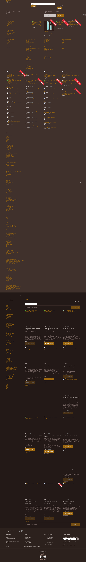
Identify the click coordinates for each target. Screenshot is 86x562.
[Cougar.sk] (18, 6)
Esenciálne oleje (9, 248)
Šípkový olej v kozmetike (10, 237)
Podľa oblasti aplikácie (66, 39)
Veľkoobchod (8, 228)
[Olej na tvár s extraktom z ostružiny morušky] (52, 424)
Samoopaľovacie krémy (48, 49)
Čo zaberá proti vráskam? (11, 270)
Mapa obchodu (46, 549)
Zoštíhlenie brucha (47, 55)
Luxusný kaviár (28, 43)
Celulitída (8, 235)
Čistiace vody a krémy (11, 46)
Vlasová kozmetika (10, 30)
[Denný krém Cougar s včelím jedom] (34, 110)
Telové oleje (9, 25)
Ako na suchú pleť (9, 244)
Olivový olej (8, 243)
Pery (63, 47)
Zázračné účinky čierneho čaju (11, 289)
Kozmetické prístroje (11, 32)
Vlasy (63, 44)
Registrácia (9, 0)
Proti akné (46, 41)
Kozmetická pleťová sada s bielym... (32, 96)
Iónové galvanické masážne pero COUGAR (70, 83)
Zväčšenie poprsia (47, 53)
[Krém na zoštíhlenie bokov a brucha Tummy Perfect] (61, 22)
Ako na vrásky (8, 258)
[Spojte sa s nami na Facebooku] (84, 18)
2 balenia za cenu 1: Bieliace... (49, 96)
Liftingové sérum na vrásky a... (49, 112)
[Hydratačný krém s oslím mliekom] (15, 110)
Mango (27, 58)
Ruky (63, 42)
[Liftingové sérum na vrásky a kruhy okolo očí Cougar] (52, 110)
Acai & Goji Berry (29, 63)
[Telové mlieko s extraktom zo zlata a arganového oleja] (52, 115)
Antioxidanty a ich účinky (11, 264)
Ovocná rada (28, 55)
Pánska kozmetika (10, 37)
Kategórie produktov (11, 20)
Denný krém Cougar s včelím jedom (32, 111)
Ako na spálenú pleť (10, 255)
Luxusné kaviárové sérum (73, 24)
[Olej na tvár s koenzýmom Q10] (71, 424)
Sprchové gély (9, 23)
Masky (8, 41)
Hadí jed (27, 40)
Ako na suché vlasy (9, 257)
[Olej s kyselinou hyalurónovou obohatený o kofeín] (52, 318)
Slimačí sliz (27, 49)
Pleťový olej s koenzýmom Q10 (70, 469)
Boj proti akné (8, 245)
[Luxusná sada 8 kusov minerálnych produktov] (52, 104)
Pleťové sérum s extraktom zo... (50, 122)
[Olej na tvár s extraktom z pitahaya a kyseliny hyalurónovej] (33, 424)
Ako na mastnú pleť (9, 249)
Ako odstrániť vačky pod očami (12, 252)
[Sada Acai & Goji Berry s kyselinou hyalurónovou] (15, 103)
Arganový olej (8, 242)
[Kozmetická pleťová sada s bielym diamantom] (34, 94)
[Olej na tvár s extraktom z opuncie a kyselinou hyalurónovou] (71, 387)
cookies (67, 545)
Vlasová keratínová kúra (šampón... (32, 101)
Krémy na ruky (10, 31)
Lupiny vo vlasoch (9, 275)
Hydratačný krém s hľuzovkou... (31, 121)
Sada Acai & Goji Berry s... (11, 105)
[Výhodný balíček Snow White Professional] (52, 89)
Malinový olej (8, 276)
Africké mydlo (8, 253)
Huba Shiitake (28, 67)
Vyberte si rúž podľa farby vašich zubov (13, 288)
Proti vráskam (46, 40)
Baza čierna (8, 267)
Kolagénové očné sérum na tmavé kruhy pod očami (49, 33)
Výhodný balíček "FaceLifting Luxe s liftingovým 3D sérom (69, 94)
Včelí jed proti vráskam (10, 287)
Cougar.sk (40, 549)
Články (7, 229)
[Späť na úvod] (7, 295)
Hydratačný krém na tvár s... (31, 116)
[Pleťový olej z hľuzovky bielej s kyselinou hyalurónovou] (33, 318)
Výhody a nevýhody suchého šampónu (13, 286)
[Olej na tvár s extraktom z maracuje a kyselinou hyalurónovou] (33, 355)
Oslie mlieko (28, 51)
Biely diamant (28, 66)
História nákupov (28, 537)
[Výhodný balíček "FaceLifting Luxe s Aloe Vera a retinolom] (34, 81)
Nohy (63, 43)
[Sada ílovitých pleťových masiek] (15, 98)
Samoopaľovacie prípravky (49, 47)
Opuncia (27, 60)
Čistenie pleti (8, 246)
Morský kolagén (29, 46)
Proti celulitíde (46, 52)
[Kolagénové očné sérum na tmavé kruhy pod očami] (49, 26)
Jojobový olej (8, 271)
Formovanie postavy (48, 51)
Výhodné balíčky (10, 35)
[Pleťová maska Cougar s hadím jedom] (15, 121)
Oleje (8, 44)
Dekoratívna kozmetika (11, 26)
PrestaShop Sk (45, 551)
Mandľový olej (8, 277)
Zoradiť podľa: (27, 302)
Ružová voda (8, 283)
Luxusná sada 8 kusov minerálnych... (51, 106)
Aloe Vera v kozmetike (10, 236)
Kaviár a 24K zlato (29, 47)
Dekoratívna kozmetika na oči (12, 29)
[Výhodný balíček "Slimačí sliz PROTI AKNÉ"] (15, 94)
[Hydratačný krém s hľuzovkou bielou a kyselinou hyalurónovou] (34, 119)
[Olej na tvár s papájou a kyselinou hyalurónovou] (71, 355)
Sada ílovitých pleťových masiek (13, 100)
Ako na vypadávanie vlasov (11, 259)
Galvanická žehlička (47, 57)
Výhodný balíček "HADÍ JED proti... (13, 91)
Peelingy (45, 50)
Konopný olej (28, 69)
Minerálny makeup (10, 28)
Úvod (7, 134)
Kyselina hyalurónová (30, 44)
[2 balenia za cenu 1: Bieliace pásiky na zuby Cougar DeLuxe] (52, 94)
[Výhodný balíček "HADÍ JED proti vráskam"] (15, 89)
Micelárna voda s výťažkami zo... (50, 127)
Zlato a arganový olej (29, 50)
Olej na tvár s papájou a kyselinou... (71, 366)
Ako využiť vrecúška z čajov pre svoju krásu (14, 263)
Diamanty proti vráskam (10, 234)
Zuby (63, 48)
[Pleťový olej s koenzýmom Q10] (71, 458)
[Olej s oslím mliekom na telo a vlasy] (15, 113)
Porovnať (34, 23)
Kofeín (27, 65)
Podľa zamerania (47, 39)
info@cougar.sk (49, 544)
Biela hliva (27, 64)
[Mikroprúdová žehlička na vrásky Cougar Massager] (52, 81)
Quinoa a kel (28, 52)
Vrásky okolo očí (47, 43)
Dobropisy (27, 538)
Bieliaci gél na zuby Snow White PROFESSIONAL (50, 76)
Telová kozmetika (10, 22)
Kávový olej (8, 240)
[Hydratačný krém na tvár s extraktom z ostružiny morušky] (34, 114)
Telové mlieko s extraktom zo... (49, 117)
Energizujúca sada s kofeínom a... (32, 91)
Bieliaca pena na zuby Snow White (32, 74)
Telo (63, 41)
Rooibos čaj (28, 53)
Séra (8, 42)
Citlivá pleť (8, 268)
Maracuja (27, 57)
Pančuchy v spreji (47, 48)
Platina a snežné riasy (30, 42)
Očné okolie (46, 42)
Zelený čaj (8, 290)
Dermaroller (46, 58)
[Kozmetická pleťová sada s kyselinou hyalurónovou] (34, 104)
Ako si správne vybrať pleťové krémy (13, 261)
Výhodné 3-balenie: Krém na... (49, 101)
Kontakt (51, 549)
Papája (27, 56)
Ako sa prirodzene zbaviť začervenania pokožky (15, 260)
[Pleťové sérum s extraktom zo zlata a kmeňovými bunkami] (52, 120)
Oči (63, 46)
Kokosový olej (8, 238)
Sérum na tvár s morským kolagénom (14, 118)
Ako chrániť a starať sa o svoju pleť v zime (14, 254)
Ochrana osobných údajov (11, 226)
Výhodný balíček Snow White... (49, 91)
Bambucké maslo (9, 266)
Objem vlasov (8, 279)
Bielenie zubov (10, 33)
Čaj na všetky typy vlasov (11, 269)
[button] (10, 18)
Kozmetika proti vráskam (30, 39)
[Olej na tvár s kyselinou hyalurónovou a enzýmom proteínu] (71, 491)
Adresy (26, 539)
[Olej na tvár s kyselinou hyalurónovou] (33, 491)
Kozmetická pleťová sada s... (31, 106)
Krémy (8, 40)
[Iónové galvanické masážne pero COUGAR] (70, 81)
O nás (7, 227)
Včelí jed (27, 41)
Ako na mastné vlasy (10, 250)
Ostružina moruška (29, 68)
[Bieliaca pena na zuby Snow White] (34, 72)
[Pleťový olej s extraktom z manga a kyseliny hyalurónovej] (34, 124)
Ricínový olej (8, 281)
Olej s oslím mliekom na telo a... (13, 115)
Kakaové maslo (9, 272)
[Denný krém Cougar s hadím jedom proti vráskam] (37, 22)
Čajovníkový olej (9, 241)
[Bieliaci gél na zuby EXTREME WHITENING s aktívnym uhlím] (15, 72)
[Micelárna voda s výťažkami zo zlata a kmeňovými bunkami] (52, 125)
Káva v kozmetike (9, 273)
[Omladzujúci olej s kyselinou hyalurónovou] (52, 491)
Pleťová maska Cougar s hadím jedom (14, 122)
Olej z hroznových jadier (10, 280)
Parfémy (8, 34)
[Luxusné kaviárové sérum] (73, 22)
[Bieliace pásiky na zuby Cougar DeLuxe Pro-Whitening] (70, 72)
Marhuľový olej (9, 278)
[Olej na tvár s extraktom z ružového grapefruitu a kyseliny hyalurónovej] (71, 318)
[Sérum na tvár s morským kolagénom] (15, 117)
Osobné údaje (27, 541)
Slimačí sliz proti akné (10, 284)
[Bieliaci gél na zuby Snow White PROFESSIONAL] (52, 72)
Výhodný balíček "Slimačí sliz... (12, 96)
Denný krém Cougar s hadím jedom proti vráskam (37, 25)
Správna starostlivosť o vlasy (11, 285)
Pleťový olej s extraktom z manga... (32, 126)
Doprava (7, 224)
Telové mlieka (9, 24)
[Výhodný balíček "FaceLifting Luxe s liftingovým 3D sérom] (70, 90)
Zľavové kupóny (28, 542)
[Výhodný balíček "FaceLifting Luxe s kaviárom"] (15, 81)
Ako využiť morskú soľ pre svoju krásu (13, 262)
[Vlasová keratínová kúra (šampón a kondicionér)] (34, 99)
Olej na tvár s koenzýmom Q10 (70, 435)
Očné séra (9, 43)
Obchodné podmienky (10, 225)
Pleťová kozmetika (10, 21)
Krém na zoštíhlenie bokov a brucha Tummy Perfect (61, 26)
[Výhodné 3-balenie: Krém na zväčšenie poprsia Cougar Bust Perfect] (52, 99)
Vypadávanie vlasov (47, 46)
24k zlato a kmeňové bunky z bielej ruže (33, 48)
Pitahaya (27, 61)
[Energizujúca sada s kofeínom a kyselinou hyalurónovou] (34, 89)
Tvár (63, 40)
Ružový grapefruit (29, 59)
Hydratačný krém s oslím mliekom (13, 111)
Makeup (8, 47)
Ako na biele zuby (9, 251)
